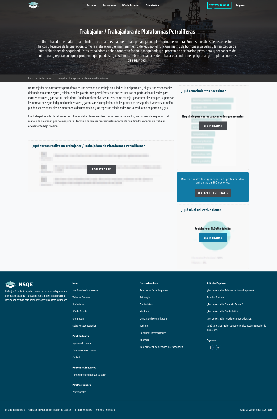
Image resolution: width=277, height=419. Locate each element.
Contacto (76, 357)
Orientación (152, 5)
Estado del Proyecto (15, 409)
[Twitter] (218, 347)
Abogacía (144, 340)
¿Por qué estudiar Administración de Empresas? (230, 290)
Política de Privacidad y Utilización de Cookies (49, 409)
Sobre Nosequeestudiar (84, 325)
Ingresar (241, 5)
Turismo (144, 325)
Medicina (144, 311)
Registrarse (101, 169)
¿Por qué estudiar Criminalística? (223, 311)
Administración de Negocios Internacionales (161, 347)
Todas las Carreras (81, 297)
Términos (99, 409)
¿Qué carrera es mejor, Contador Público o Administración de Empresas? (236, 327)
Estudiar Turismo (215, 297)
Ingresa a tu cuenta (81, 343)
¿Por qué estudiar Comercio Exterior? (225, 304)
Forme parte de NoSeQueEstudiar (89, 374)
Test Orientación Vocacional (85, 290)
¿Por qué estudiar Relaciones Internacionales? (229, 318)
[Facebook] (211, 347)
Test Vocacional (219, 5)
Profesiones (109, 5)
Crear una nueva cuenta (84, 350)
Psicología (145, 297)
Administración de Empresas (154, 290)
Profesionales (79, 392)
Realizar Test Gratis (212, 193)
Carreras (91, 5)
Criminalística (146, 304)
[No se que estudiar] (34, 5)
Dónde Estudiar (130, 5)
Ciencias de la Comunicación (153, 318)
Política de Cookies (83, 409)
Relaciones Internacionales (153, 333)
